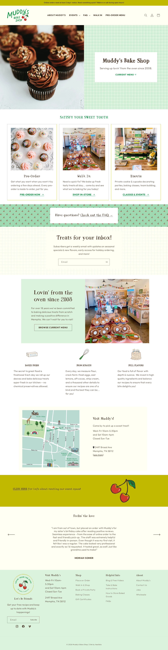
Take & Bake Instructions (111, 587)
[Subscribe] (106, 262)
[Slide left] (11, 535)
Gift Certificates (83, 599)
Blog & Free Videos (115, 580)
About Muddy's (143, 580)
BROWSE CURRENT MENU (53, 327)
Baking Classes (83, 594)
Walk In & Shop (83, 585)
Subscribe (33, 620)
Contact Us (141, 585)
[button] (74, 15)
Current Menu (124, 74)
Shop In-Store (82, 194)
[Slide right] (157, 535)
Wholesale (141, 594)
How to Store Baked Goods (115, 595)
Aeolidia (98, 645)
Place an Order (83, 580)
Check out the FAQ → (96, 215)
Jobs (138, 590)
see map (98, 454)
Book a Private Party (85, 590)
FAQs (108, 601)
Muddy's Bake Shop (80, 645)
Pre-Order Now (30, 194)
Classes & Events (134, 194)
